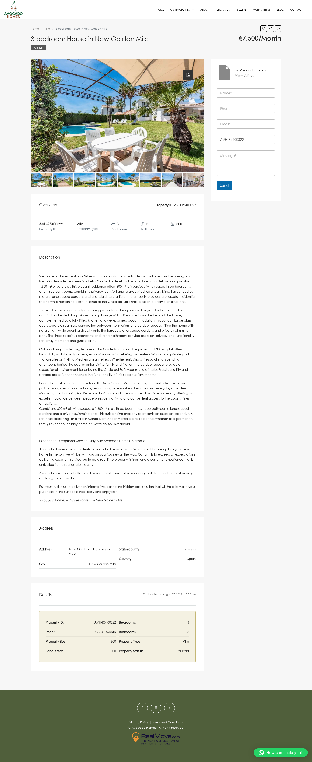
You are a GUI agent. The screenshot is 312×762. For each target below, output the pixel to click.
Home (160, 9)
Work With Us (261, 9)
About (204, 9)
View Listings (244, 75)
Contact (296, 9)
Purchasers (223, 9)
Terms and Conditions (167, 722)
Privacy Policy (139, 722)
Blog (280, 9)
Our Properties (180, 9)
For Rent (38, 47)
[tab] (188, 75)
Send (224, 185)
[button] (281, 752)
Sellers (241, 9)
